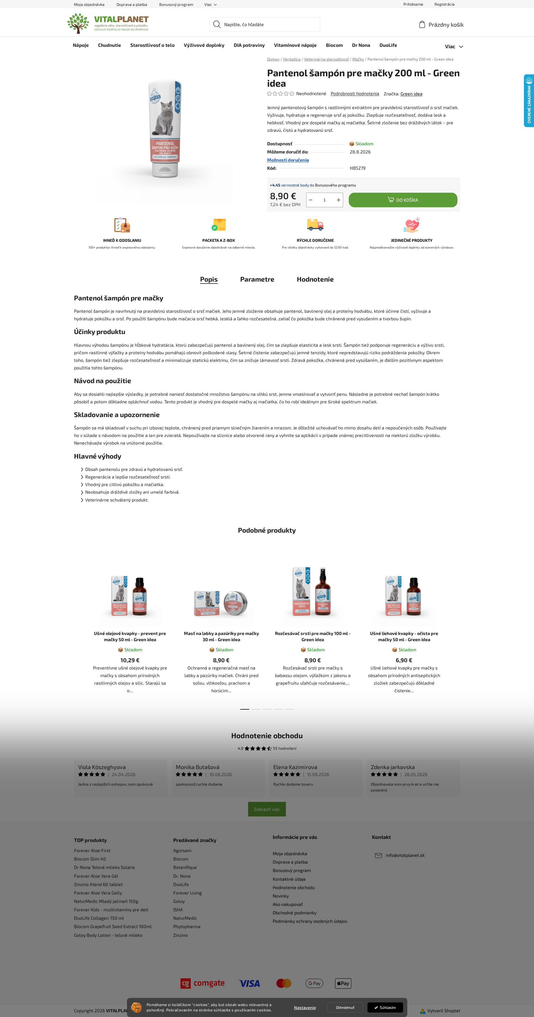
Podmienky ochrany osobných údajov (310, 921)
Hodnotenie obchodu (267, 735)
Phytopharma (186, 926)
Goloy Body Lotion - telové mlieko (108, 935)
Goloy (179, 901)
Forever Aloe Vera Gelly (98, 892)
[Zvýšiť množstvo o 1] (338, 200)
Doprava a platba (132, 4)
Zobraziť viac (267, 809)
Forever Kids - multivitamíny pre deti (111, 909)
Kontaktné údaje (289, 879)
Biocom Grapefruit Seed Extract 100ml (113, 926)
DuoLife (181, 884)
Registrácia (444, 4)
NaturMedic (185, 918)
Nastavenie (305, 1007)
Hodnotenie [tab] (315, 279)
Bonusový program (176, 4)
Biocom (180, 858)
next (455, 634)
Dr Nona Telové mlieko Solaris (104, 867)
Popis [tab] (209, 279)
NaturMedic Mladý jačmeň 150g (106, 901)
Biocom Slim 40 (90, 858)
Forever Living (187, 892)
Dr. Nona (182, 875)
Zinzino (180, 935)
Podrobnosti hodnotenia (355, 93)
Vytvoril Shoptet (443, 1010)
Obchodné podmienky (294, 912)
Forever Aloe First (92, 850)
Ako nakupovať (288, 904)
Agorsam (182, 850)
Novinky (281, 895)
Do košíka (407, 200)
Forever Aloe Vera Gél (96, 875)
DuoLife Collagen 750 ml (99, 918)
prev (78, 634)
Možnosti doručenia (288, 159)
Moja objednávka (89, 4)
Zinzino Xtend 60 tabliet (98, 884)
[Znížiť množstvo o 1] (310, 200)
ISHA (178, 909)
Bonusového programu (335, 185)
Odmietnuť (345, 1007)
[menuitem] (80, 45)
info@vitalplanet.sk (405, 855)
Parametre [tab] (257, 279)
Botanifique (185, 867)
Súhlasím (388, 1007)
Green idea (411, 93)
